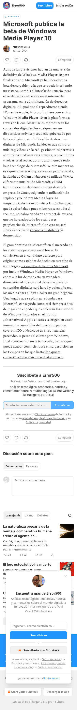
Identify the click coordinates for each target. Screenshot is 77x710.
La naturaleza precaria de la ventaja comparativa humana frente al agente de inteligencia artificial (27, 531)
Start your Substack (24, 692)
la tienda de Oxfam (17, 176)
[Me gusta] (7, 60)
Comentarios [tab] (14, 466)
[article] (38, 540)
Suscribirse (45, 5)
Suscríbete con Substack (41, 650)
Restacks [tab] (32, 466)
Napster (40, 176)
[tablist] (21, 466)
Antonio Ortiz (21, 46)
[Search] (70, 515)
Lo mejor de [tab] (13, 515)
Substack (18, 702)
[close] (65, 576)
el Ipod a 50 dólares (44, 230)
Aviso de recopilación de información (43, 418)
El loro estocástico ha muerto (27, 564)
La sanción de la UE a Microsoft (44, 266)
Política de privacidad (50, 667)
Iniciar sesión (64, 5)
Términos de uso (51, 659)
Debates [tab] (42, 515)
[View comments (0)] (17, 60)
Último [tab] (28, 515)
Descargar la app (58, 692)
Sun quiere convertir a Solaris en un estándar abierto (33, 354)
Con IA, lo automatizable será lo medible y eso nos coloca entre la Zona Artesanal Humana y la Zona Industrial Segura (26, 543)
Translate (12, 16)
